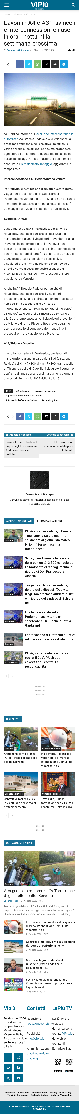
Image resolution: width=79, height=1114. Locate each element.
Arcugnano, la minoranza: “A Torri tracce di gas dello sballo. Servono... (20, 757)
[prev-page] (6, 676)
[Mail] (8, 1068)
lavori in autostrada (45, 390)
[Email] (46, 64)
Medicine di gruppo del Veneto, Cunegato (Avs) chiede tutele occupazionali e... (45, 964)
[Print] (55, 64)
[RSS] (18, 1068)
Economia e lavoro (51, 749)
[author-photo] (39, 488)
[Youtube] (18, 1078)
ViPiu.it (67, 1033)
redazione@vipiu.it (39, 1023)
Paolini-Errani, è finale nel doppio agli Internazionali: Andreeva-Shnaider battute (22, 448)
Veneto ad (9, 621)
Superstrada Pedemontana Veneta (24, 395)
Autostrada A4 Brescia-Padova (21, 400)
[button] (6, 5)
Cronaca (30, 14)
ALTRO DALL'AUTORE (50, 521)
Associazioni (11, 662)
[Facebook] (20, 64)
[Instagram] (18, 1057)
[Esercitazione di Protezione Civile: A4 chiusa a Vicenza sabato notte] (13, 639)
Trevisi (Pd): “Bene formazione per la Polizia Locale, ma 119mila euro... (57, 803)
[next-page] (12, 676)
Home (7, 14)
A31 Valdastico (23, 390)
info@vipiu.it (35, 1038)
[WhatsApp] (37, 64)
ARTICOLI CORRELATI (19, 521)
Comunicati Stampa (18, 50)
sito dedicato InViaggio (36, 164)
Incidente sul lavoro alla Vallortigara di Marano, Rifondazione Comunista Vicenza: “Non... (50, 926)
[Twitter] (28, 64)
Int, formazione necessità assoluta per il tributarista (58, 446)
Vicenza (18, 14)
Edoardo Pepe (11, 901)
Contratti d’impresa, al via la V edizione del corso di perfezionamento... (20, 803)
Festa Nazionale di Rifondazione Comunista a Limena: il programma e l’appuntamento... (49, 983)
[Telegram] (64, 64)
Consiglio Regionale (51, 794)
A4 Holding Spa (50, 400)
